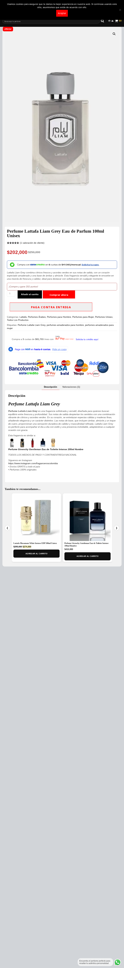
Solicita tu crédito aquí (87, 339)
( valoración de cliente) (32, 243)
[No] (120, 9)
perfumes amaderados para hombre (65, 325)
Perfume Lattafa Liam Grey (31, 325)
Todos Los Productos (17, 320)
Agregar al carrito (36, 554)
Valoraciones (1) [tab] (71, 387)
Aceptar (62, 13)
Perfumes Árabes (37, 317)
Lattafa (23, 317)
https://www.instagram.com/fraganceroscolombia (33, 463)
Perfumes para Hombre (59, 317)
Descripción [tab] (50, 387)
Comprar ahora (59, 294)
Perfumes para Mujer (83, 317)
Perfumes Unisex (104, 317)
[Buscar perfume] (104, 20)
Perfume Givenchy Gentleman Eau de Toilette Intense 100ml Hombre (45, 449)
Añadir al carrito (30, 294)
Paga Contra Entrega (51, 307)
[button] (114, 34)
